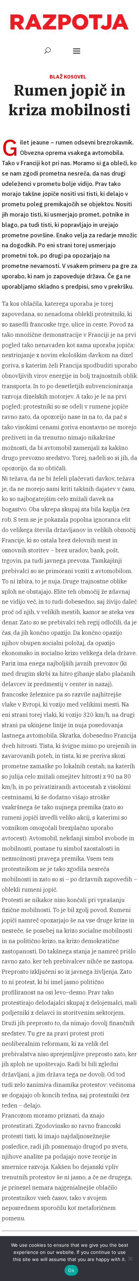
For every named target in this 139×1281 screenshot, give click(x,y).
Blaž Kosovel (68, 77)
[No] (130, 1258)
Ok (71, 1270)
